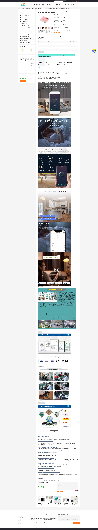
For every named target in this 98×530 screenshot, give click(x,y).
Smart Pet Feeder (23, 40)
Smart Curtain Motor (23, 34)
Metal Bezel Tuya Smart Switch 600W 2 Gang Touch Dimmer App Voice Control (41, 504)
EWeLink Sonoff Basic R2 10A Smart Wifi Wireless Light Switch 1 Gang (58, 504)
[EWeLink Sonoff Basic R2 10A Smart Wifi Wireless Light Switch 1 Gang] (57, 499)
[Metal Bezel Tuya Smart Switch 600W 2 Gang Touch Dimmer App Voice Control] (41, 499)
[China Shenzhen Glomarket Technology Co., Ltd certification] (22, 50)
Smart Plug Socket (23, 23)
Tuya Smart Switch (28, 8)
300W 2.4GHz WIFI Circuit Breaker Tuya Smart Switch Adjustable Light (74, 504)
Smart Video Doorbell (23, 25)
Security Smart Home (23, 13)
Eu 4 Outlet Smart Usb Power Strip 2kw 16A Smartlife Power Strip (49, 519)
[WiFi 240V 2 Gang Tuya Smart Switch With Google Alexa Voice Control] (66, 499)
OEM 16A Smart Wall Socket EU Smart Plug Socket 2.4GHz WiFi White (49, 522)
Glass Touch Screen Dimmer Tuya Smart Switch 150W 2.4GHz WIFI (35, 519)
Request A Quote (71, 1)
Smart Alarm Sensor (23, 21)
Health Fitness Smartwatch (25, 42)
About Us (43, 4)
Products (38, 4)
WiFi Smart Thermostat (24, 27)
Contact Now (57, 32)
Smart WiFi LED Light (23, 32)
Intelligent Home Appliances (25, 38)
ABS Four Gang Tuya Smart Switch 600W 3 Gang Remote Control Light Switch (35, 522)
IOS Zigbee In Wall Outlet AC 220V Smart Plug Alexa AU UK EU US (50, 516)
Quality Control (57, 4)
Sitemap (19, 523)
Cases (72, 4)
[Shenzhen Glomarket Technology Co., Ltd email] (21, 78)
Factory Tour (49, 4)
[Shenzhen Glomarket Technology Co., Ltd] (24, 4)
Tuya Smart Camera (23, 19)
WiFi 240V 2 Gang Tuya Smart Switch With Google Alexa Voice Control (66, 504)
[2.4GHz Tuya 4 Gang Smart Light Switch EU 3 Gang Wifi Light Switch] (49, 499)
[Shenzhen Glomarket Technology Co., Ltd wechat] (26, 78)
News (69, 4)
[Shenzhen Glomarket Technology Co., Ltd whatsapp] (23, 78)
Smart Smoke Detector (24, 29)
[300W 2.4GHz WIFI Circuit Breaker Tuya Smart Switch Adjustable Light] (74, 499)
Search (65, 1)
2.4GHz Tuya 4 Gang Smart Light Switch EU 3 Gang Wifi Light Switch (50, 504)
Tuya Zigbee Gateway (23, 36)
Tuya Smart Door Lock (24, 15)
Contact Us (64, 4)
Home (34, 4)
